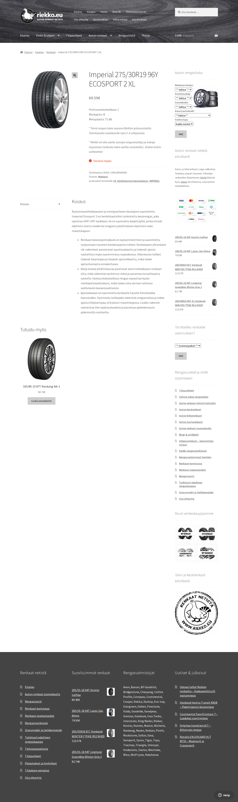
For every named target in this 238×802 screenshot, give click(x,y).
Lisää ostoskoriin (41, 401)
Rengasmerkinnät (36, 723)
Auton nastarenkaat (191, 422)
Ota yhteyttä (81, 19)
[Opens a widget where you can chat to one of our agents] (224, 795)
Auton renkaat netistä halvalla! (197, 403)
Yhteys (146, 35)
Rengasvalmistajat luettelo (195, 457)
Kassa (104, 11)
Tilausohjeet (74, 35)
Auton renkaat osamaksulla (195, 428)
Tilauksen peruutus (37, 770)
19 (114, 181)
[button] (75, 75)
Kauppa (91, 11)
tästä (203, 177)
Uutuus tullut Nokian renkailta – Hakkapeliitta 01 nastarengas (197, 691)
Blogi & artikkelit (189, 434)
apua (184, 182)
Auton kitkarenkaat (190, 415)
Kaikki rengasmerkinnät (193, 451)
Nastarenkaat (100, 19)
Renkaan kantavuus (190, 463)
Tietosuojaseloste (136, 11)
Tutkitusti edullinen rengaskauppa (190, 484)
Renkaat (51, 52)
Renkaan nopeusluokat (192, 470)
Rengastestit (126, 35)
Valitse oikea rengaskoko (193, 396)
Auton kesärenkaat (190, 409)
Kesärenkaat (139, 19)
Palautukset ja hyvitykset (41, 763)
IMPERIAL (154, 181)
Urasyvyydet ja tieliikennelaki (196, 492)
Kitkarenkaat (120, 19)
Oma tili (116, 11)
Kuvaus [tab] (24, 204)
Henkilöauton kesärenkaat (132, 181)
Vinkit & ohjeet (45, 35)
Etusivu (78, 11)
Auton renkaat (98, 35)
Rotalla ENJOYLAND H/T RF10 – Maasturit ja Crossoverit (195, 741)
